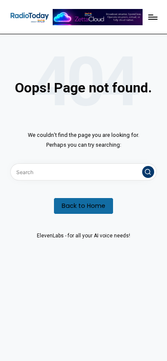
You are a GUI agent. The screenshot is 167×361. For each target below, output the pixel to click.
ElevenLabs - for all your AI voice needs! (83, 236)
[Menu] (152, 17)
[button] (148, 172)
